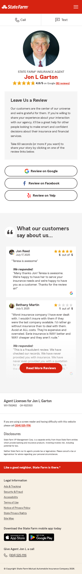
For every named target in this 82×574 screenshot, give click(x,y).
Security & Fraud (13, 492)
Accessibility (11, 497)
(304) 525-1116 (23, 425)
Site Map (9, 518)
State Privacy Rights (15, 513)
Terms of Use (11, 502)
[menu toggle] (75, 6)
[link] (20, 6)
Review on (44, 171)
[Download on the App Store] (15, 537)
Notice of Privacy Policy (17, 508)
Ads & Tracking (12, 486)
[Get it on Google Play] (41, 537)
